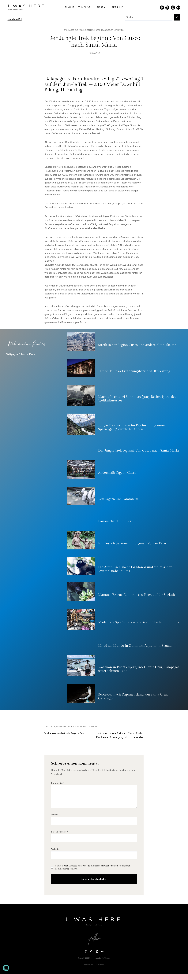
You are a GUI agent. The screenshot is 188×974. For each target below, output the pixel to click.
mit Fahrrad (61, 727)
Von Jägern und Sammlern (118, 499)
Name (54, 815)
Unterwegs (119, 30)
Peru (76, 727)
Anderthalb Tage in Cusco (117, 473)
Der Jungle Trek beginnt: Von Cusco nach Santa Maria (138, 450)
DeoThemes (105, 958)
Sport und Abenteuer (103, 30)
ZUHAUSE (84, 7)
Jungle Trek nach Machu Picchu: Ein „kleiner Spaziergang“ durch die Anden (131, 427)
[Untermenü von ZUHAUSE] (91, 7)
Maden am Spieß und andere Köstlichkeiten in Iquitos (138, 622)
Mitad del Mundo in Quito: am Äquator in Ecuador (136, 646)
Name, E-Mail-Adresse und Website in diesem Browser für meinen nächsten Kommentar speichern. (92, 867)
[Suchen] (177, 17)
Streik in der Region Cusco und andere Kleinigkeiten (137, 345)
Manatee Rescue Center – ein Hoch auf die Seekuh (136, 595)
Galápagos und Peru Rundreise (78, 30)
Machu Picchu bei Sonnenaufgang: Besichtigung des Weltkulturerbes (137, 399)
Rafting (83, 727)
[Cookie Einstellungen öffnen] (6, 970)
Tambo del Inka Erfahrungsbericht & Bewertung (134, 371)
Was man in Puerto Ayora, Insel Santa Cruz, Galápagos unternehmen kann (138, 669)
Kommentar (57, 783)
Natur (71, 727)
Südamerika (93, 727)
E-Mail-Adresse (59, 832)
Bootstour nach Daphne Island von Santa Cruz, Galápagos (133, 696)
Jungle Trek (49, 727)
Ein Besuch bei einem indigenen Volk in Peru (132, 543)
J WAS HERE (26, 6)
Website (55, 849)
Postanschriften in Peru (115, 521)
